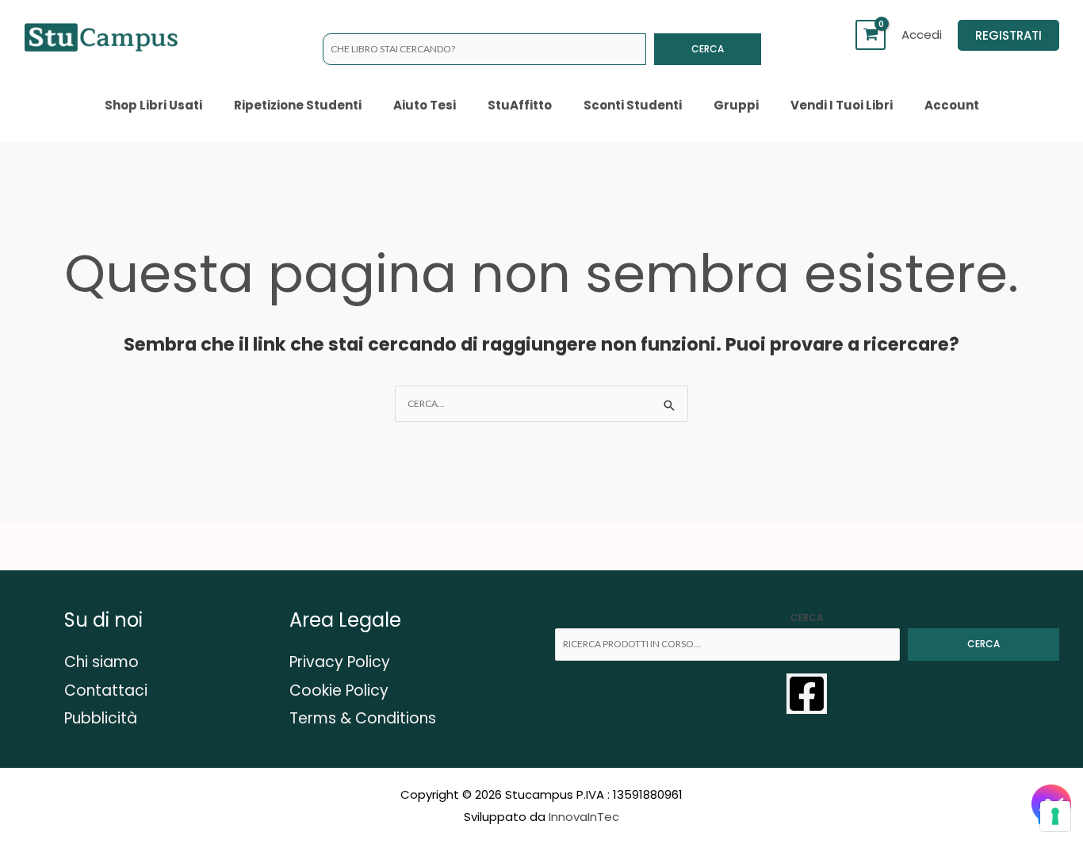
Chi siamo (101, 662)
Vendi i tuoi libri (841, 105)
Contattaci (105, 690)
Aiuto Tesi (424, 105)
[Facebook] (806, 693)
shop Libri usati (153, 105)
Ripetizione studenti (298, 105)
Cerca (707, 49)
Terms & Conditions (362, 718)
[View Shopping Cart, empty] (870, 35)
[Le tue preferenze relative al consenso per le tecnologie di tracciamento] (1055, 816)
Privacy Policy (339, 662)
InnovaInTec (584, 816)
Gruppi (736, 105)
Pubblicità (100, 718)
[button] (1008, 35)
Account (951, 105)
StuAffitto (520, 105)
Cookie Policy (338, 690)
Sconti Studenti (633, 105)
